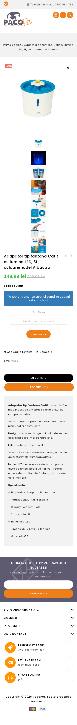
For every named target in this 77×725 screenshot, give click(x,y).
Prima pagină (12, 45)
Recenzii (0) (39, 387)
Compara (46, 351)
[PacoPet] (18, 18)
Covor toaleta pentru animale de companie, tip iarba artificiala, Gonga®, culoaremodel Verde (66, 256)
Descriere (38, 378)
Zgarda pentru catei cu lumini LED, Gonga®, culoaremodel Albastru (71, 256)
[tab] (39, 378)
